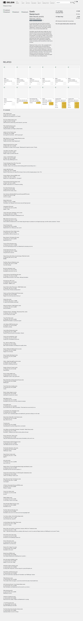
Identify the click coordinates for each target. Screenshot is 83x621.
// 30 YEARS (17, 2)
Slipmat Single (44, 104)
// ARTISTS (28, 2)
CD (68, 82)
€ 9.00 (78, 16)
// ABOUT (39, 2)
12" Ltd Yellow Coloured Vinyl (59, 11)
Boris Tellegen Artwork (37, 20)
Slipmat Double (44, 102)
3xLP (17, 102)
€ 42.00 (64, 102)
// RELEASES (33, 2)
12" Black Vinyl (59, 16)
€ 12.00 (51, 104)
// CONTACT (52, 2)
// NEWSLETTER (46, 2)
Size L (56, 104)
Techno (31, 20)
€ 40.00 (26, 102)
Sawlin (32, 11)
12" (4, 104)
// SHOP (23, 2)
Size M (56, 102)
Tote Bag (31, 102)
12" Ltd (5, 82)
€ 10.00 (78, 11)
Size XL (56, 105)
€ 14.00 (38, 102)
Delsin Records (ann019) (36, 16)
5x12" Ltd (18, 82)
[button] (5, 10)
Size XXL (56, 107)
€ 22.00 (51, 102)
